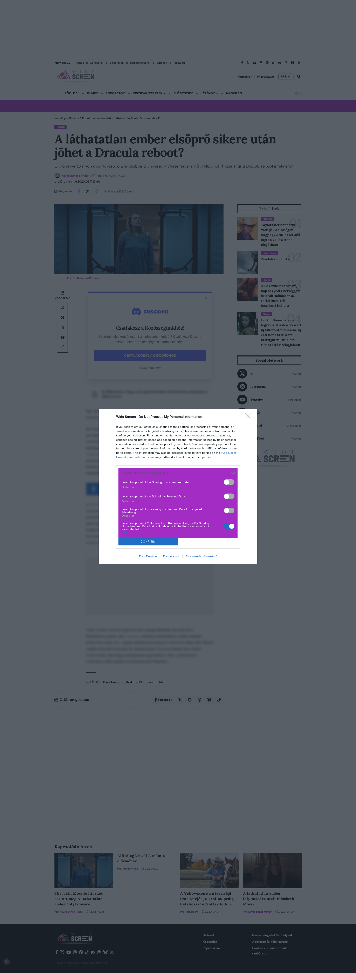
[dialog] (178, 486)
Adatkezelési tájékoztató (201, 556)
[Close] (249, 417)
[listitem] (178, 473)
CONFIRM (148, 541)
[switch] (229, 482)
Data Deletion (148, 556)
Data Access (171, 556)
